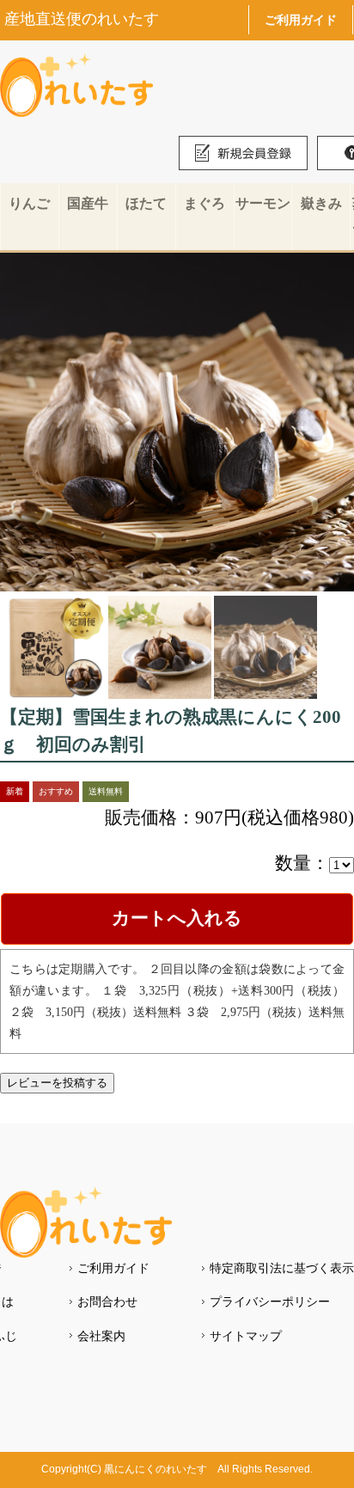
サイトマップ (246, 1336)
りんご (29, 203)
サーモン (262, 203)
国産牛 (87, 203)
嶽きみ (321, 203)
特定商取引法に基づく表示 (282, 1268)
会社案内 (101, 1336)
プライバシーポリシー (270, 1301)
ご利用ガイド (301, 19)
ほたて (146, 203)
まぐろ (204, 203)
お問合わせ (107, 1301)
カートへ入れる (177, 918)
